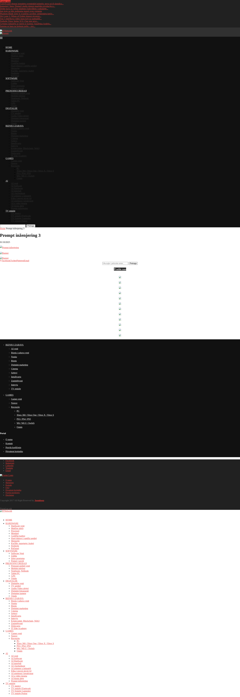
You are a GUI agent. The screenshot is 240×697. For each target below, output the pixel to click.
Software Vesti (17, 81)
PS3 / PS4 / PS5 (24, 173)
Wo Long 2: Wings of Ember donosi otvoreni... (20, 16)
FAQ (7, 488)
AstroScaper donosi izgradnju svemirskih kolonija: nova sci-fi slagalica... (32, 4)
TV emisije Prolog (19, 221)
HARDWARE (12, 51)
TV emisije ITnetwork (21, 216)
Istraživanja (16, 143)
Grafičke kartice (18, 63)
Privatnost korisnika (14, 451)
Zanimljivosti (17, 151)
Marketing (10, 483)
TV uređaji (16, 113)
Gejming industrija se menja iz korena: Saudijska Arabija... (25, 24)
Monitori (15, 61)
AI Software (16, 186)
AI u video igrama (19, 203)
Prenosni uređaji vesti (20, 93)
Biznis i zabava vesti (20, 128)
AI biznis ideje (17, 206)
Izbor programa (18, 86)
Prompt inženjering (19, 208)
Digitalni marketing (19, 136)
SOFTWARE (12, 78)
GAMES (9, 158)
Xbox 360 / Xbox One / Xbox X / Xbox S (35, 171)
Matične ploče (17, 56)
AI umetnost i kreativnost (22, 201)
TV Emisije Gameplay (21, 218)
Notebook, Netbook (20, 98)
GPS (13, 103)
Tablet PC (15, 101)
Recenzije (15, 166)
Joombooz (39, 500)
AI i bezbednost (18, 193)
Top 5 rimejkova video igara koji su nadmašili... (21, 19)
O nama (9, 439)
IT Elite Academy (19, 156)
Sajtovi (14, 141)
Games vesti (16, 161)
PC (18, 168)
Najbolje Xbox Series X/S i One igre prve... (19, 21)
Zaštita (14, 83)
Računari (15, 76)
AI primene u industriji (21, 196)
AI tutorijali (16, 191)
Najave (14, 163)
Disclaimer (10, 495)
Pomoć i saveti (17, 88)
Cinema (14, 138)
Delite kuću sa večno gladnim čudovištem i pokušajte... (24, 9)
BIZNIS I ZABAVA (15, 126)
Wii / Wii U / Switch (25, 176)
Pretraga (30, 226)
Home (2, 228)
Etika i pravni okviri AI (21, 198)
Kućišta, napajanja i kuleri (22, 71)
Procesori (15, 58)
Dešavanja (15, 153)
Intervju (14, 146)
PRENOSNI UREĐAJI (16, 91)
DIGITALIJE (12, 108)
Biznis (14, 133)
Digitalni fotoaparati (20, 118)
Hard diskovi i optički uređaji (24, 66)
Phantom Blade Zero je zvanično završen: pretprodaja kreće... (27, 14)
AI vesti (14, 183)
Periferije (15, 73)
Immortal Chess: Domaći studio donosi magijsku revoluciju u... (27, 6)
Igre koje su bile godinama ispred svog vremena (21, 11)
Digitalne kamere (18, 121)
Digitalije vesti (17, 111)
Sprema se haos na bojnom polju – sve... (17, 26)
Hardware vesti (17, 53)
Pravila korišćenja (13, 447)
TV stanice (16, 213)
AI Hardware (17, 188)
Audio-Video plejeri (20, 116)
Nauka (14, 131)
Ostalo (14, 106)
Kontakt (9, 443)
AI (7, 181)
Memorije (15, 68)
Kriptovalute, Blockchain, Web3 (25, 148)
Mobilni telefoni (18, 96)
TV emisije (10, 211)
